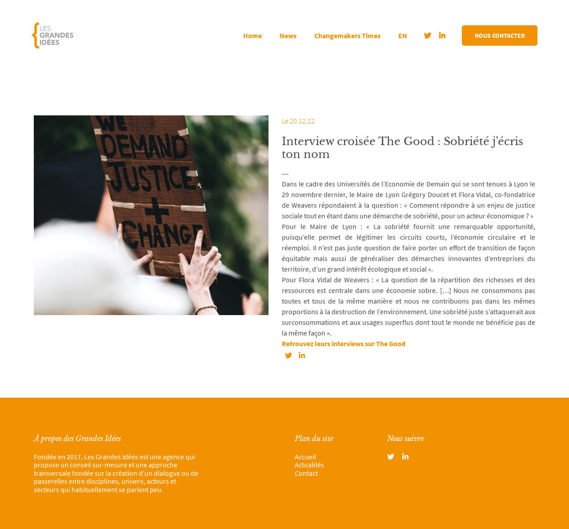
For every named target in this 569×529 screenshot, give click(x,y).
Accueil (305, 456)
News (288, 35)
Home (252, 35)
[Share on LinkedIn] (302, 355)
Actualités (309, 464)
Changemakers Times (347, 35)
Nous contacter (500, 35)
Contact (306, 473)
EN (402, 35)
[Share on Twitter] (288, 355)
